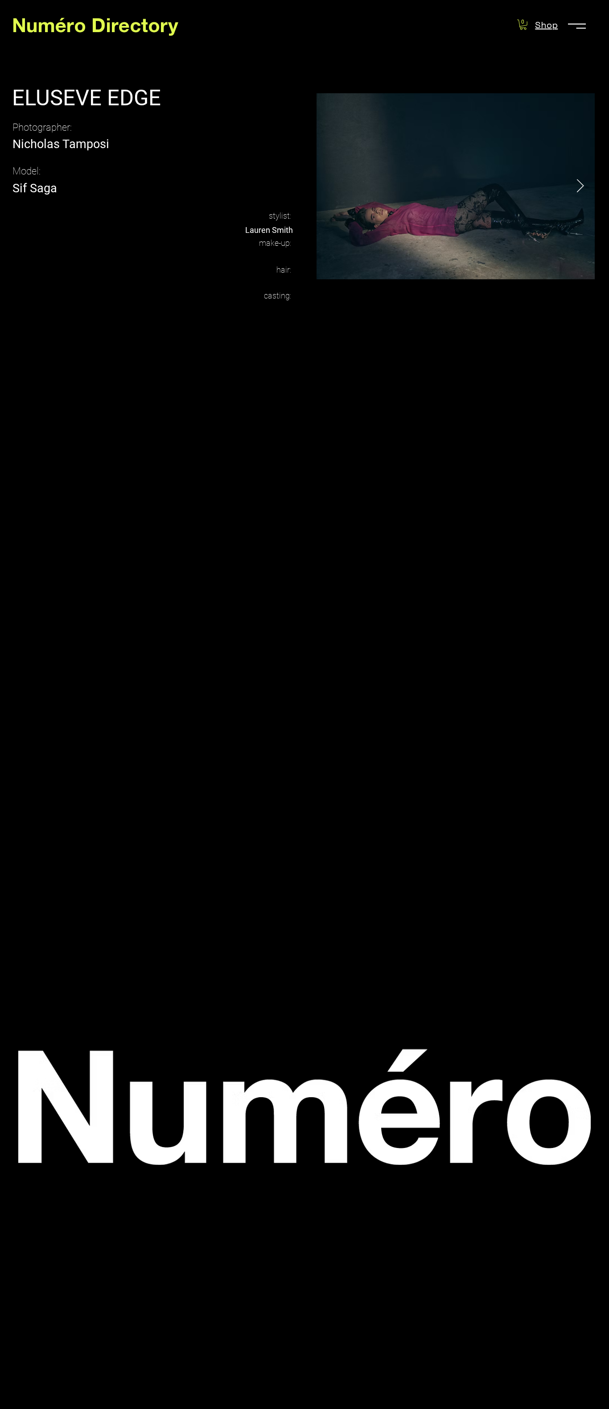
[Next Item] (580, 186)
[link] (523, 25)
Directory (134, 27)
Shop (546, 25)
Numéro (51, 27)
